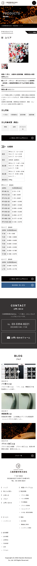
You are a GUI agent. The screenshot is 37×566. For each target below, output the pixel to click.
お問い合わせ (7, 503)
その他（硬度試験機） (27, 512)
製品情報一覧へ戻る (18, 285)
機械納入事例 (25, 524)
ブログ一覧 (18, 455)
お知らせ (6, 495)
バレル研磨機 (25, 498)
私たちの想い (7, 491)
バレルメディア (25, 509)
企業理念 (5, 540)
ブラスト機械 (25, 495)
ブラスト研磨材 (25, 505)
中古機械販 (24, 502)
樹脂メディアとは (27, 487)
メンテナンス (7, 521)
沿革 (4, 547)
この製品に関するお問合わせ (18, 138)
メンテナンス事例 (26, 528)
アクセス (5, 550)
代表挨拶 (5, 543)
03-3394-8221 (21, 324)
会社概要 (5, 536)
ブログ (5, 499)
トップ (5, 487)
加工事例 (23, 521)
